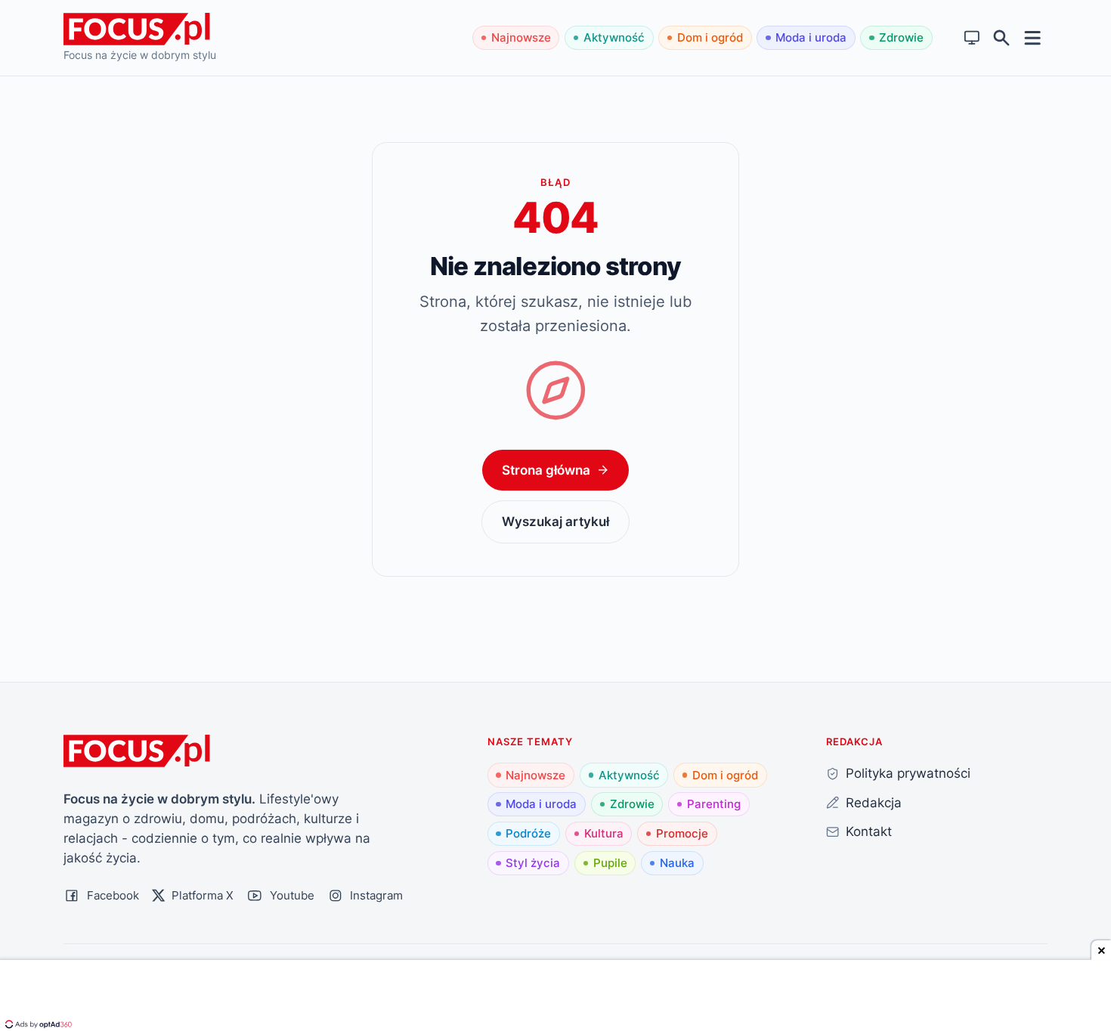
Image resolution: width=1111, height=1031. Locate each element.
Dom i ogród (710, 37)
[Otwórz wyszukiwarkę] (1002, 38)
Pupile (610, 863)
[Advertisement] (555, 997)
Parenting (714, 804)
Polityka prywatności (908, 773)
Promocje (682, 833)
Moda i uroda (810, 37)
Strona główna (546, 470)
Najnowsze (521, 37)
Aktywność (614, 37)
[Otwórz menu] (1033, 37)
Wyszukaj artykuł (555, 521)
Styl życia (533, 863)
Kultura (604, 833)
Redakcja (874, 802)
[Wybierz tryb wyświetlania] (972, 38)
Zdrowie (901, 37)
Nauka (677, 863)
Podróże (528, 833)
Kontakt (869, 831)
